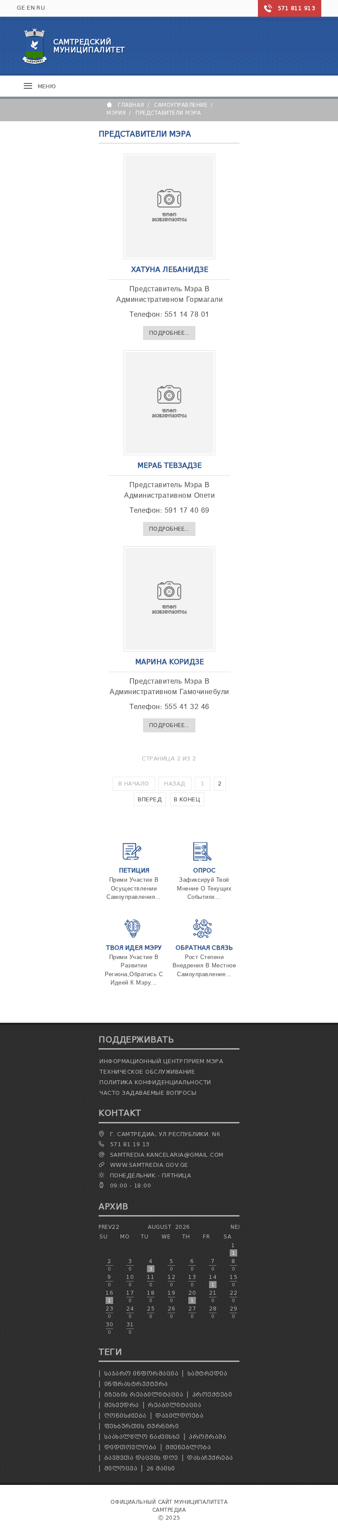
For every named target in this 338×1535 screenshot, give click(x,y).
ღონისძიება (125, 1415)
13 (192, 1281)
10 (130, 1281)
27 (192, 1312)
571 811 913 (297, 8)
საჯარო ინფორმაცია (141, 1373)
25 (150, 1312)
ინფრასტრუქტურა (136, 1384)
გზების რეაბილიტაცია (144, 1394)
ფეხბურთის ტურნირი (141, 1426)
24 (130, 1312)
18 (150, 1296)
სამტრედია (207, 1373)
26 (171, 1312)
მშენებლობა (188, 1447)
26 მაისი (161, 1468)
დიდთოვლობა (130, 1447)
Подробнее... (169, 332)
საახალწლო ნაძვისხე (142, 1437)
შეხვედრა (121, 1405)
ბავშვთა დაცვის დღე (141, 1458)
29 (233, 1312)
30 (109, 1328)
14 (213, 1281)
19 (171, 1296)
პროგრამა (207, 1437)
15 (233, 1281)
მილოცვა (121, 1468)
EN (31, 7)
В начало (133, 783)
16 (109, 1296)
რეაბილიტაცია (174, 1405)
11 (150, 1281)
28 (213, 1312)
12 (171, 1281)
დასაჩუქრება (210, 1458)
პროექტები (212, 1394)
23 (109, 1312)
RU (41, 7)
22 (233, 1296)
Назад (175, 783)
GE (21, 7)
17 (130, 1296)
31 (130, 1328)
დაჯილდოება (179, 1415)
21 (213, 1296)
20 (192, 1296)
